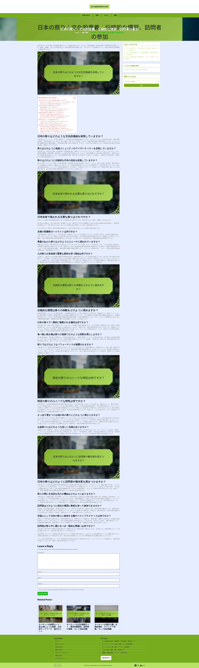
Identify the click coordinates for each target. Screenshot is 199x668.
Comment (40, 552)
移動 (141, 85)
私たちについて (59, 644)
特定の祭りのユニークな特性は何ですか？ (48, 119)
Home (77, 32)
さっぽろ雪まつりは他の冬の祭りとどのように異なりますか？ (54, 121)
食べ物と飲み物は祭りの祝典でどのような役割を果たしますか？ (54, 116)
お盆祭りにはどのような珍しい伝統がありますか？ (51, 123)
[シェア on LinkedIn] (141, 665)
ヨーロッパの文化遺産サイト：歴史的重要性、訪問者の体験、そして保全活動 (78, 626)
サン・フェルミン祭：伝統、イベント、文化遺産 (115, 647)
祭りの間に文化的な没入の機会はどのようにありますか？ (53, 126)
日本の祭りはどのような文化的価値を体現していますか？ (52, 100)
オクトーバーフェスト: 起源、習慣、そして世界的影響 (117, 644)
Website (39, 584)
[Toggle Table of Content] (73, 98)
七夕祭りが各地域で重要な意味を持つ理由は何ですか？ (52, 110)
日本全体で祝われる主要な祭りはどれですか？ (49, 105)
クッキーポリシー (60, 658)
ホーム (106, 15)
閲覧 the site (58, 650)
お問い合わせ (86, 15)
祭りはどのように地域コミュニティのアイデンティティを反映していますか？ (57, 102)
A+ (56, 665)
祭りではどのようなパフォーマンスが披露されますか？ (52, 117)
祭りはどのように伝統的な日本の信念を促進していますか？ (53, 103)
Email (39, 578)
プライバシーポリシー (61, 652)
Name (39, 572)
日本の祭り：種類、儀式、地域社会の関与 (136, 69)
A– (60, 665)
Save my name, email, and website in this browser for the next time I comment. (61, 589)
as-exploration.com (99, 6)
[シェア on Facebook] (136, 665)
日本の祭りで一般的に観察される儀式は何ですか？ (51, 114)
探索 (97, 15)
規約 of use (58, 655)
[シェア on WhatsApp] (144, 665)
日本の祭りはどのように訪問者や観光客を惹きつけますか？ (53, 125)
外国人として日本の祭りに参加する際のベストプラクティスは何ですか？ (56, 130)
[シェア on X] (138, 665)
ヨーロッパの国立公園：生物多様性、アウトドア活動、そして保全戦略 (106, 626)
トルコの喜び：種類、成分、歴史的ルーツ (114, 650)
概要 (115, 15)
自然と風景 (85, 32)
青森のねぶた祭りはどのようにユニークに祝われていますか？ (54, 109)
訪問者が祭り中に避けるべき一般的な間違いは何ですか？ (53, 131)
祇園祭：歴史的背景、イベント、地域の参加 (114, 652)
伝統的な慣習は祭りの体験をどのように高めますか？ (51, 112)
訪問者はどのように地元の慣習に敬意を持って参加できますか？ (54, 128)
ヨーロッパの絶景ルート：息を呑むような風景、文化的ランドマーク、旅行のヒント (50, 627)
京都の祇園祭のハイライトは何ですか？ (49, 107)
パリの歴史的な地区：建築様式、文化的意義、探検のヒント (118, 641)
